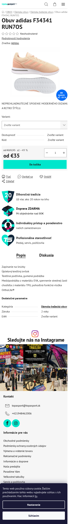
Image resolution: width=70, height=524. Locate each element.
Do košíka (35, 164)
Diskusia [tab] (46, 255)
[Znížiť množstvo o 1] (46, 153)
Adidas (15, 43)
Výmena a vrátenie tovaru (18, 451)
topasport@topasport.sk (26, 405)
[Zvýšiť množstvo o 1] (63, 153)
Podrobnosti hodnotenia (16, 38)
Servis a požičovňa (14, 482)
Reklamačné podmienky (17, 456)
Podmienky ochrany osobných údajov (24, 446)
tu (36, 496)
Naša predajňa (11, 466)
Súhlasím (33, 515)
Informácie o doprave (15, 461)
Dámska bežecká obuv (54, 306)
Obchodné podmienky (16, 440)
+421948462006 (22, 413)
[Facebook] (7, 423)
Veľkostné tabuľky (13, 476)
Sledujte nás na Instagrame (35, 340)
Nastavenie (33, 504)
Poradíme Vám (11, 471)
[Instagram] (16, 423)
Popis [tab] (21, 255)
